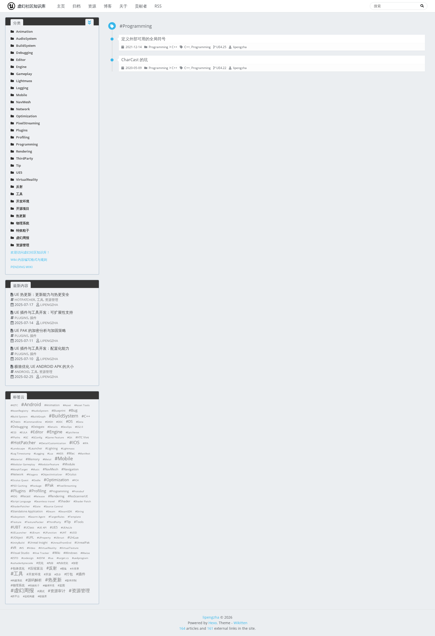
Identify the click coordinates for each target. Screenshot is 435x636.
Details (53, 427)
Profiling (21, 137)
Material (17, 459)
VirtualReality (26, 179)
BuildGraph (39, 416)
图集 (64, 568)
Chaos (16, 421)
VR (14, 548)
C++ (87, 416)
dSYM (41, 558)
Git (70, 437)
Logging (21, 88)
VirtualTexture (70, 548)
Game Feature (55, 437)
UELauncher (19, 532)
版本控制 (71, 580)
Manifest (85, 453)
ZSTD (15, 558)
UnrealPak (83, 542)
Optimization (25, 116)
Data (80, 421)
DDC (60, 421)
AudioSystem (25, 38)
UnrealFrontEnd (61, 542)
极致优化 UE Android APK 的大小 (44, 366)
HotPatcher (25, 299)
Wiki (57, 553)
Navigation (71, 469)
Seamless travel (45, 501)
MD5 (60, 453)
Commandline (33, 421)
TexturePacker (35, 522)
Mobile (20, 95)
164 (182, 628)
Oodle (37, 480)
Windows (71, 553)
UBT (16, 526)
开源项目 (21, 208)
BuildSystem (24, 45)
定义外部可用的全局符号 (143, 39)
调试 (42, 591)
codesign (28, 558)
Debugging (23, 52)
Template (75, 516)
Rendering (23, 151)
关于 (123, 6)
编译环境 (49, 585)
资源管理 (21, 245)
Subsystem (18, 516)
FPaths (16, 437)
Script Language (21, 501)
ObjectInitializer (52, 474)
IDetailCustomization (53, 443)
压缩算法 (36, 568)
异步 (58, 574)
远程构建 (29, 596)
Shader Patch (83, 501)
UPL (31, 537)
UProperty (45, 537)
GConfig (37, 437)
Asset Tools (83, 405)
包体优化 (19, 568)
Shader (65, 501)
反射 (18, 186)
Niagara (33, 474)
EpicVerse (73, 432)
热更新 (20, 216)
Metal (47, 459)
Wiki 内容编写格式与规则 (29, 259)
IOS (76, 442)
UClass (29, 527)
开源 (48, 574)
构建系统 (17, 580)
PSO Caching (19, 485)
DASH (50, 421)
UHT (63, 532)
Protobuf (79, 491)
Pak (50, 485)
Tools (80, 522)
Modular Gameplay (23, 464)
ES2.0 (80, 427)
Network (22, 109)
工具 (18, 194)
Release (40, 496)
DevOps (67, 427)
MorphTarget (20, 469)
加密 (75, 563)
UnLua (74, 537)
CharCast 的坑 (134, 59)
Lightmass (23, 81)
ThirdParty (23, 158)
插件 (33, 317)
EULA (24, 432)
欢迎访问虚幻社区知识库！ (30, 252)
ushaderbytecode (22, 563)
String (80, 511)
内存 (50, 563)
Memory (34, 459)
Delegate (38, 427)
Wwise (86, 553)
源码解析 (35, 580)
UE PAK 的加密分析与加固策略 (40, 330)
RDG (14, 496)
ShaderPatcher (21, 506)
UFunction (51, 532)
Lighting (52, 448)
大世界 (75, 568)
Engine (20, 66)
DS (70, 421)
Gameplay (23, 74)
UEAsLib (67, 527)
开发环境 (21, 201)
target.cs (63, 558)
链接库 (43, 596)
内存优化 (63, 563)
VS (22, 548)
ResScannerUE (78, 496)
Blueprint (59, 410)
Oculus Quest (20, 480)
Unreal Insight (38, 542)
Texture (16, 522)
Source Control (54, 506)
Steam (51, 511)
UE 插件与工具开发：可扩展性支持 (43, 312)
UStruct (59, 537)
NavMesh (22, 102)
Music (36, 469)
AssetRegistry (20, 410)
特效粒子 (21, 230)
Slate (37, 506)
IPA (86, 443)
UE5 (18, 172)
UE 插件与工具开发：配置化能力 (41, 348)
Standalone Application (27, 511)
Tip (17, 165)
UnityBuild (18, 542)
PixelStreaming (27, 123)
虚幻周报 (21, 237)
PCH (76, 480)
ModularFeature (49, 464)
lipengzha (49, 304)
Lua (51, 453)
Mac (72, 453)
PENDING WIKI (22, 267)
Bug (74, 410)
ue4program (81, 558)
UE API (43, 527)
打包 (69, 574)
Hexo (212, 622)
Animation (23, 31)
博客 (108, 6)
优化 (41, 563)
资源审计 (57, 590)
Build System (19, 416)
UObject (17, 537)
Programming (26, 144)
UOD (74, 532)
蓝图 (62, 585)
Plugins (20, 130)
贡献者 (141, 6)
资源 (92, 6)
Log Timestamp (21, 453)
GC (26, 437)
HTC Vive (83, 437)
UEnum (35, 532)
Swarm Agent (37, 516)
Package (37, 485)
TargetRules (57, 516)
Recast (26, 496)
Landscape (18, 448)
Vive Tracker (41, 553)
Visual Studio (20, 553)
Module (69, 464)
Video (31, 548)
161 (210, 628)
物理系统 (21, 223)
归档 (76, 6)
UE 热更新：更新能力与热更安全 (41, 294)
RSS (158, 6)
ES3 (14, 432)
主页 (61, 6)
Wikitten (240, 622)
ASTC (15, 405)
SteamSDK (66, 511)
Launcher (36, 448)
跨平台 (16, 596)
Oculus (71, 474)
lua (51, 558)
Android (22, 371)
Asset (67, 405)
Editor (20, 59)
